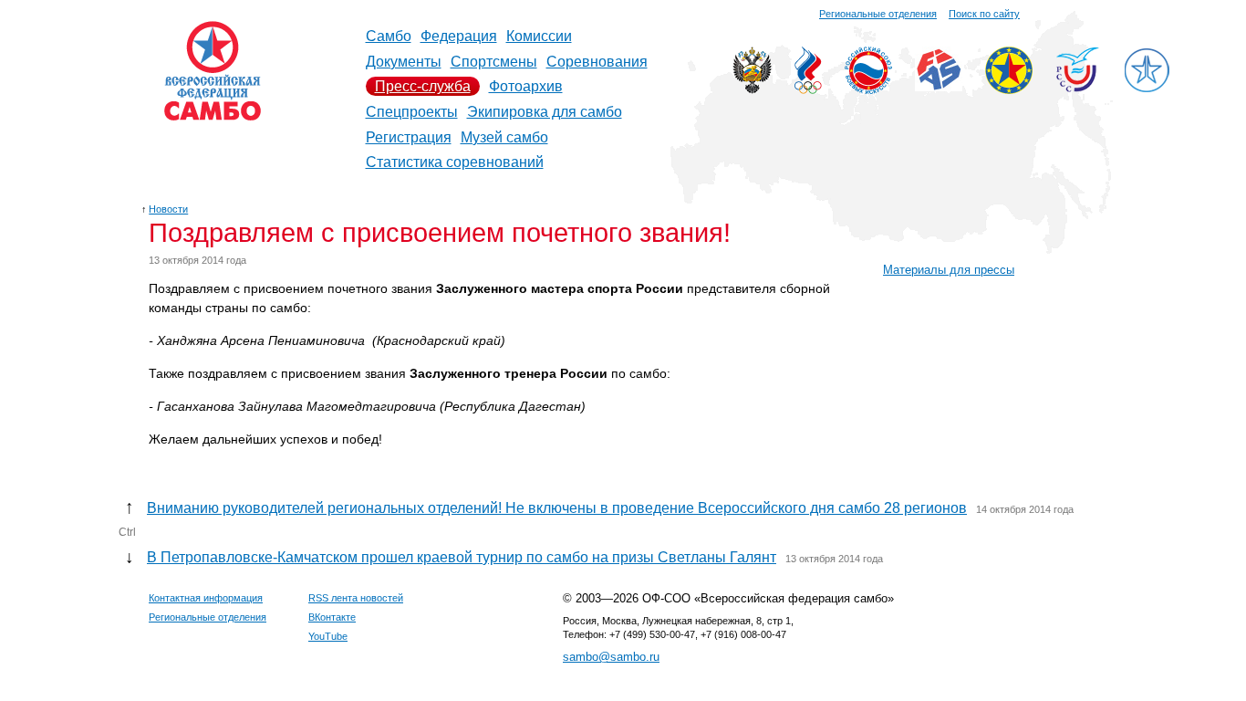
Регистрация (409, 137)
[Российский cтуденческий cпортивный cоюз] (1077, 87)
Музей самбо (504, 137)
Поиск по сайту (984, 13)
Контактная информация (206, 597)
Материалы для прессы (948, 270)
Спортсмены (494, 61)
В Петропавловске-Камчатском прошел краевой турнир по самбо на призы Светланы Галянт (461, 557)
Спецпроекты (412, 112)
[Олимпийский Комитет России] (808, 89)
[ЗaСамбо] (1146, 89)
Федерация (459, 36)
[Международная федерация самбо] (938, 86)
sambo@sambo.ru (611, 657)
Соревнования (597, 61)
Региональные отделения (878, 13)
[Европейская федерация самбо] (1009, 89)
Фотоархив (526, 86)
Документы (403, 61)
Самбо (388, 36)
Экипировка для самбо (544, 112)
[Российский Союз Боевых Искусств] (868, 89)
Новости (168, 209)
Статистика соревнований (455, 162)
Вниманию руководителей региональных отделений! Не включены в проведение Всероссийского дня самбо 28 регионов (557, 508)
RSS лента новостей (355, 597)
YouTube (328, 636)
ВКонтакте (332, 617)
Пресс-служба (423, 86)
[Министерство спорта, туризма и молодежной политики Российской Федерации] (752, 89)
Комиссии (539, 36)
